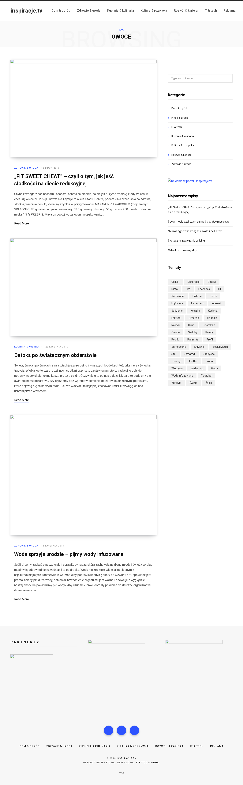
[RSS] (134, 730)
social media (220, 346)
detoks (212, 281)
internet (216, 303)
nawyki (175, 325)
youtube (206, 375)
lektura (176, 317)
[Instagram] (121, 730)
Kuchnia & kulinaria (28, 346)
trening (176, 361)
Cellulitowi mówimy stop (182, 250)
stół (173, 353)
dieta (174, 289)
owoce (175, 332)
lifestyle (194, 317)
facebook (204, 289)
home (213, 296)
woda (214, 368)
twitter (193, 361)
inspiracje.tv (126, 758)
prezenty (192, 339)
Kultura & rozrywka (182, 145)
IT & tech (176, 127)
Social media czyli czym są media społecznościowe (199, 221)
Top (122, 773)
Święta (193, 382)
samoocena (178, 346)
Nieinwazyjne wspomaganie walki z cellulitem (195, 231)
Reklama (216, 746)
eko (188, 289)
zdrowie (176, 382)
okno (191, 325)
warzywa (177, 368)
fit (219, 289)
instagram (197, 303)
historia (197, 296)
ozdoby (192, 332)
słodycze (209, 353)
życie (209, 382)
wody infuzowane (182, 375)
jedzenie (177, 310)
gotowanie (177, 296)
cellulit (175, 281)
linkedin (212, 317)
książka (195, 310)
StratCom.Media (147, 762)
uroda (209, 361)
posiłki (175, 339)
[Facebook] (108, 730)
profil (210, 339)
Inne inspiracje (180, 117)
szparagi (190, 353)
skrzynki (199, 346)
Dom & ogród (179, 108)
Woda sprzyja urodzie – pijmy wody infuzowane (68, 554)
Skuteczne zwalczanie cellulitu (186, 240)
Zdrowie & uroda (26, 168)
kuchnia (213, 310)
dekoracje (194, 281)
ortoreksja (209, 325)
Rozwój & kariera (181, 154)
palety (209, 332)
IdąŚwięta (177, 303)
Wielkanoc (197, 368)
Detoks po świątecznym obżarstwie (55, 355)
